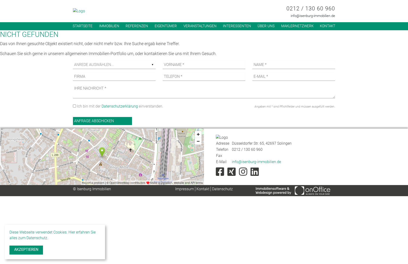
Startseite (83, 26)
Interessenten (237, 26)
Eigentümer (166, 26)
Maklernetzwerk (297, 26)
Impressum (184, 189)
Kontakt (327, 26)
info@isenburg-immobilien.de (313, 16)
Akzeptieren (26, 249)
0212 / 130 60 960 (310, 8)
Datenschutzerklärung (120, 106)
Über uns (266, 26)
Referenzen (137, 26)
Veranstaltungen (200, 26)
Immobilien (109, 26)
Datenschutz (222, 189)
